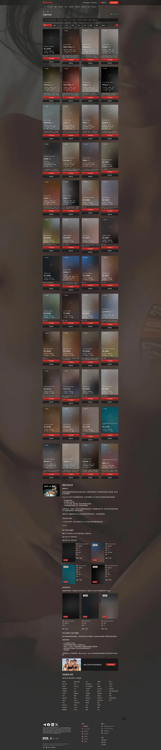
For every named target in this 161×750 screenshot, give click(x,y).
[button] (104, 2)
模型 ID (103, 25)
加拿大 (64, 700)
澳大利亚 (64, 684)
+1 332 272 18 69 (108, 728)
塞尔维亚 (99, 693)
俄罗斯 (99, 691)
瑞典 (98, 707)
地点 (66, 7)
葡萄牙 (99, 686)
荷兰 (87, 705)
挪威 (87, 707)
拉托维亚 (88, 688)
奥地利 (64, 686)
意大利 (75, 709)
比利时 (64, 693)
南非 (110, 700)
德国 (75, 695)
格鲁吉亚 (76, 693)
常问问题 (83, 7)
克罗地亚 (64, 707)
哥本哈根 (64, 525)
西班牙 (99, 705)
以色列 (75, 707)
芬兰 (75, 688)
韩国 (98, 702)
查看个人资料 (79, 558)
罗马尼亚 (99, 688)
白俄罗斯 (64, 691)
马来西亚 (88, 693)
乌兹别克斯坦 (112, 698)
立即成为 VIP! (95, 19)
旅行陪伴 (60, 7)
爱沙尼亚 (76, 686)
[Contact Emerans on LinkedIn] (52, 724)
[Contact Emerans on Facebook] (48, 724)
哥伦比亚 (64, 705)
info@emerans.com (109, 726)
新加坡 (99, 695)
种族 (97, 25)
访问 (65, 643)
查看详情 (51, 43)
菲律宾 (99, 681)
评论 (89, 7)
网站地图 (103, 744)
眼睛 (91, 25)
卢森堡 (87, 691)
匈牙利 (75, 700)
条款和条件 (104, 740)
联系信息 (94, 7)
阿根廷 (64, 681)
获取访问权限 (111, 664)
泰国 (110, 681)
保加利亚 (64, 698)
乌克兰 (110, 686)
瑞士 (98, 709)
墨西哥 (87, 695)
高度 (73, 25)
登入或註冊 (113, 2)
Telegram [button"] (94, 2)
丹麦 (75, 684)
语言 (61, 25)
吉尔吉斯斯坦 (89, 686)
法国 (75, 691)
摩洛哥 (87, 702)
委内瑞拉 (111, 688)
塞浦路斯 (64, 709)
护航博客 (71, 7)
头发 (85, 25)
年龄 (67, 25)
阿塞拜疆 (64, 688)
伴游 (45, 7)
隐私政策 (103, 742)
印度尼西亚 (77, 702)
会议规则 (77, 7)
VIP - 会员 (50, 7)
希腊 (75, 698)
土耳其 (110, 684)
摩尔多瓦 (88, 698)
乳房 (79, 25)
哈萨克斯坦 (88, 684)
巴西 (63, 695)
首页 (43, 11)
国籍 (55, 25)
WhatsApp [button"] (86, 2)
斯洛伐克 (99, 698)
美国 (110, 695)
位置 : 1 (45, 25)
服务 (55, 7)
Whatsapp (106, 731)
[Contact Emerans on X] (56, 724)
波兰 (98, 684)
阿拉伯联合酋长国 (113, 691)
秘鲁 (87, 709)
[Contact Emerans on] (44, 724)
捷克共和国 (77, 681)
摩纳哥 (87, 700)
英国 (110, 693)
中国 (63, 702)
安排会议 (52, 58)
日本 (87, 681)
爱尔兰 (75, 705)
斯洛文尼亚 (100, 700)
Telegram (106, 733)
